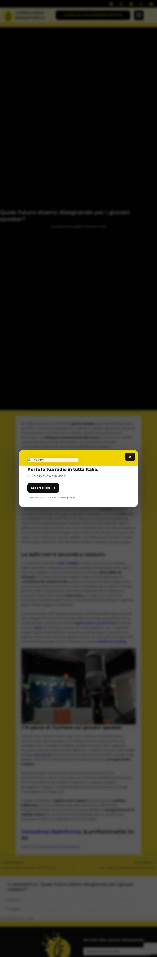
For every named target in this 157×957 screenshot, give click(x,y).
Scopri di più (40, 488)
